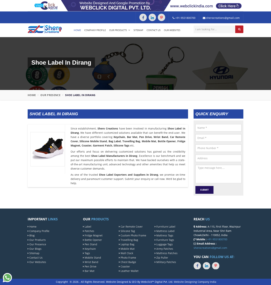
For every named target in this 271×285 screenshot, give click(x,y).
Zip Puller (162, 257)
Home (77, 30)
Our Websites (172, 30)
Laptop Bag (127, 244)
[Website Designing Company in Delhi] (135, 5)
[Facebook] (143, 17)
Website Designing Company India (195, 282)
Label (87, 226)
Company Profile (95, 30)
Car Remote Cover (131, 226)
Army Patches (164, 248)
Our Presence (50, 95)
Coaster (125, 266)
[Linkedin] (152, 17)
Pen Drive (90, 266)
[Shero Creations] (45, 29)
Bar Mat (89, 271)
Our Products (118, 30)
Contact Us (154, 30)
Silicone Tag (127, 231)
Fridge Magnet (93, 235)
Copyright (62, 282)
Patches (89, 231)
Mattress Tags (164, 235)
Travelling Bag (129, 240)
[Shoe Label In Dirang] (47, 149)
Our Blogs (35, 248)
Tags (87, 253)
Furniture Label (165, 226)
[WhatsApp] (7, 277)
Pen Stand (90, 244)
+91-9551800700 (185, 18)
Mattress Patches (167, 253)
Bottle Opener (93, 240)
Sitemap (138, 30)
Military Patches (166, 262)
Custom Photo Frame (133, 235)
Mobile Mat (127, 248)
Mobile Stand (92, 257)
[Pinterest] (161, 17)
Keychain (90, 248)
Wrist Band (91, 262)
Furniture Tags (165, 240)
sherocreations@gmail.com (222, 18)
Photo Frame (128, 257)
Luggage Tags (164, 244)
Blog (32, 235)
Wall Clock (126, 253)
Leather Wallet (129, 271)
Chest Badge (128, 262)
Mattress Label (165, 231)
